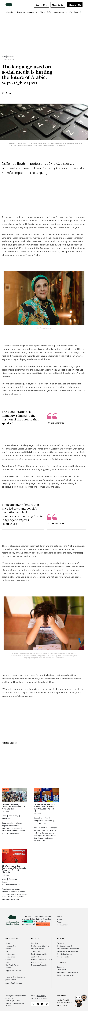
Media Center (58, 5)
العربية (76, 12)
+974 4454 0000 (41, 998)
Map (7, 962)
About (59, 916)
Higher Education (37, 949)
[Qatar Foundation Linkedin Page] (42, 1004)
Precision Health (63, 957)
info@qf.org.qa (42, 996)
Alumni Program (37, 962)
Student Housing (37, 957)
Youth (47, 818)
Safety (49, 12)
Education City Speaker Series (68, 972)
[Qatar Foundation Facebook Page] (38, 1004)
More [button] (42, 12)
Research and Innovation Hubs (68, 949)
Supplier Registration (13, 970)
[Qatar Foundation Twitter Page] (33, 1004)
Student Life (35, 951)
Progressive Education (43, 821)
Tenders (8, 968)
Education (10, 12)
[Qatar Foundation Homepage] (10, 5)
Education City (75, 5)
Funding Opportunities (39, 954)
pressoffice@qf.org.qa (14, 983)
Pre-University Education (40, 946)
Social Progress (40, 823)
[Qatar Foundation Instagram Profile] (47, 1004)
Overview (34, 943)
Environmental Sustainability (67, 951)
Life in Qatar (61, 970)
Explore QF (40, 5)
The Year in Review (12, 965)
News (4, 816)
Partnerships (10, 957)
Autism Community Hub (65, 975)
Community (32, 12)
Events (59, 922)
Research (21, 12)
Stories (59, 919)
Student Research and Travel (41, 959)
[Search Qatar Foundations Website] (81, 12)
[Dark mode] (70, 12)
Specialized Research (64, 946)
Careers (8, 959)
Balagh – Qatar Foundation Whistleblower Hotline (15, 1003)
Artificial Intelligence (64, 954)
